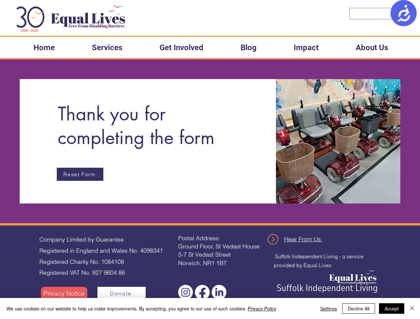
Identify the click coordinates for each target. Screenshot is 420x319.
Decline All (358, 308)
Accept (392, 308)
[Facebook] (202, 292)
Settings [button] (328, 308)
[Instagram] (185, 292)
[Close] (412, 308)
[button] (107, 47)
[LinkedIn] (219, 292)
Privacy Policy (262, 308)
